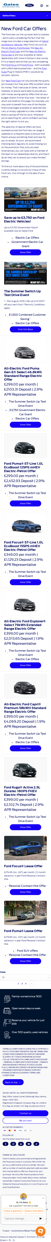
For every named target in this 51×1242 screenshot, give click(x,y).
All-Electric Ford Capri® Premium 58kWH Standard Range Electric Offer (25, 708)
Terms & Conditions (13, 1048)
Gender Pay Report (25, 1054)
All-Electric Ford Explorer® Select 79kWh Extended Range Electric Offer (25, 625)
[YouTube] (28, 1144)
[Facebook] (5, 1144)
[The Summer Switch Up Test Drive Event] (25, 273)
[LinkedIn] (21, 1144)
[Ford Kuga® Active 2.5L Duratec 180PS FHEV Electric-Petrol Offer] (25, 769)
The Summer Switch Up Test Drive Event (22, 293)
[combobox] (25, 977)
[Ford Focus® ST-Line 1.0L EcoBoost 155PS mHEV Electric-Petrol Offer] (25, 524)
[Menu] (47, 6)
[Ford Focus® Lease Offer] (25, 848)
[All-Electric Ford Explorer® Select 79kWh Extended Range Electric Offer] (25, 603)
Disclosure (36, 1064)
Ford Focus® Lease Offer (23, 866)
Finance (7, 1072)
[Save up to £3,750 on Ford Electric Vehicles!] (25, 199)
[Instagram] (13, 1144)
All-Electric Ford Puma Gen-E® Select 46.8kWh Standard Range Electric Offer (23, 374)
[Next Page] (31, 983)
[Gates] (11, 5)
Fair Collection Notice (22, 1058)
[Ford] (29, 5)
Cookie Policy (31, 1048)
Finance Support (32, 1070)
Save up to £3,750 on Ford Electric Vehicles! (24, 219)
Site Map (15, 1051)
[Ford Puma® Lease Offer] (25, 913)
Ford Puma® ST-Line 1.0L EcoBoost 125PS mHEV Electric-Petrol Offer (23, 467)
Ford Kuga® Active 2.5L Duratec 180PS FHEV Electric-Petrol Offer (22, 791)
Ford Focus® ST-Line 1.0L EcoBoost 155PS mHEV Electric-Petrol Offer (23, 546)
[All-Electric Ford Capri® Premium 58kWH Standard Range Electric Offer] (25, 686)
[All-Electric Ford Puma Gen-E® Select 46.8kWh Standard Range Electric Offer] (25, 350)
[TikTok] (36, 1144)
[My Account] (41, 5)
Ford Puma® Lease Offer (23, 931)
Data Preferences (26, 1056)
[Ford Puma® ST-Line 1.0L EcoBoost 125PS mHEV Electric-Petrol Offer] (25, 445)
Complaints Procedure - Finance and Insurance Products (25, 1063)
